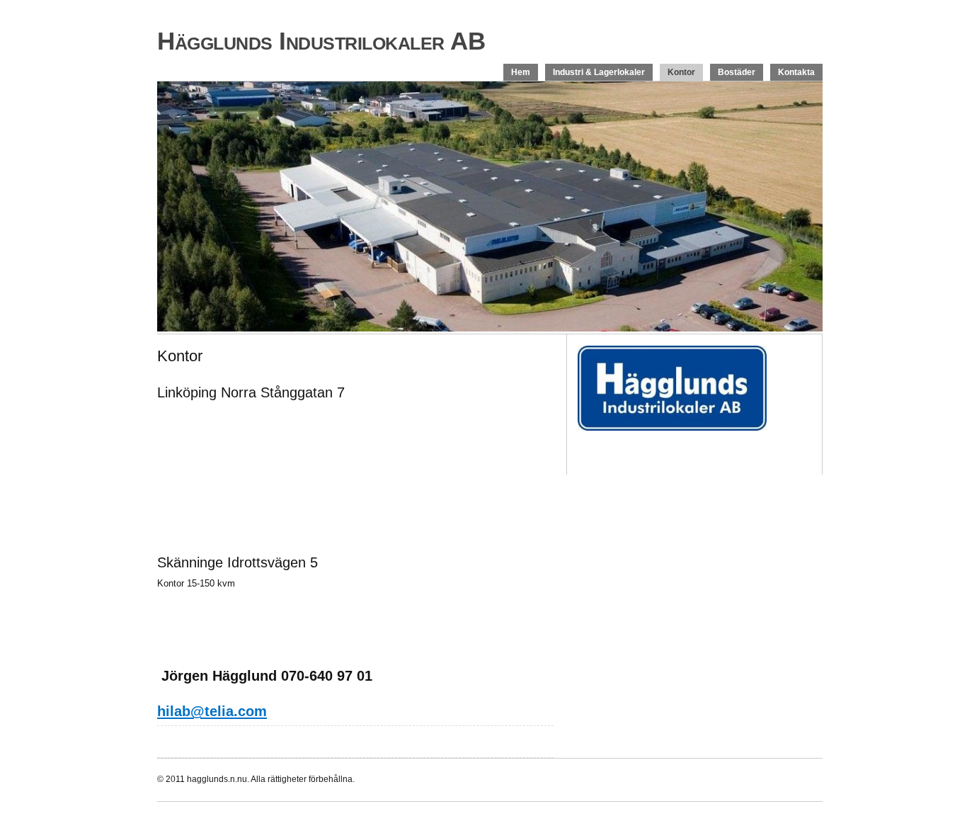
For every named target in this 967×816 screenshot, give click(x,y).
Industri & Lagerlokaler (599, 72)
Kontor (681, 72)
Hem (520, 72)
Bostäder (736, 72)
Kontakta (796, 72)
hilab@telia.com (212, 711)
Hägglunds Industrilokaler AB (321, 41)
